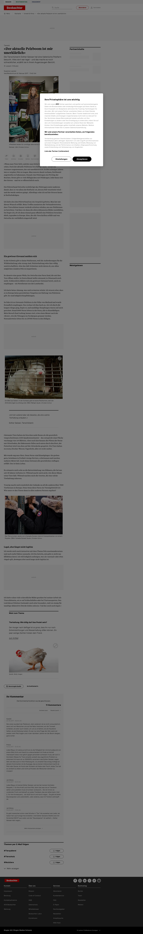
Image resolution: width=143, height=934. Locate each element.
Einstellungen (61, 159)
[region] (71, 129)
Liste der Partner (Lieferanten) (57, 151)
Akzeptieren (82, 159)
